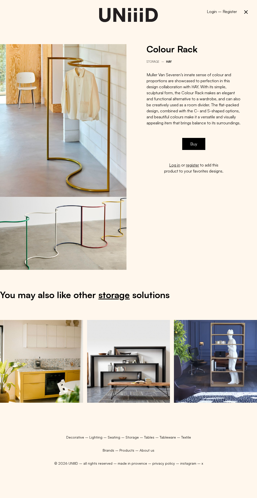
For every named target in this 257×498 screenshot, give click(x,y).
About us (147, 450)
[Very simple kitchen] (41, 361)
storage (114, 294)
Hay (169, 61)
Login (212, 11)
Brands (108, 450)
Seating (114, 437)
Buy (193, 143)
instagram (188, 463)
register (192, 165)
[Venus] (215, 361)
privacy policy (163, 463)
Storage (153, 61)
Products (126, 450)
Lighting (96, 437)
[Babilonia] (128, 361)
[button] (246, 12)
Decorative (75, 437)
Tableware (168, 437)
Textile (186, 437)
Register (230, 11)
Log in (174, 165)
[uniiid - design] (128, 15)
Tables (149, 437)
